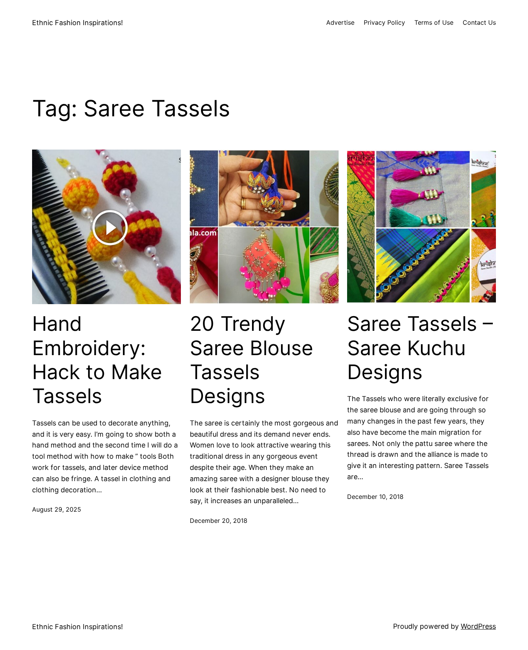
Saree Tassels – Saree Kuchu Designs (420, 348)
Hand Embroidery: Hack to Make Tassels (97, 360)
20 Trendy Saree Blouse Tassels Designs (251, 360)
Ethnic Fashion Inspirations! (77, 23)
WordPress (478, 626)
